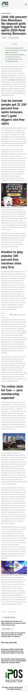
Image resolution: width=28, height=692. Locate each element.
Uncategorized (6, 13)
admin (4, 38)
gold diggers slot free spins (15, 80)
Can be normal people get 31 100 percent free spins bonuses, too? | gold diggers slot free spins (16, 50)
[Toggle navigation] (22, 4)
